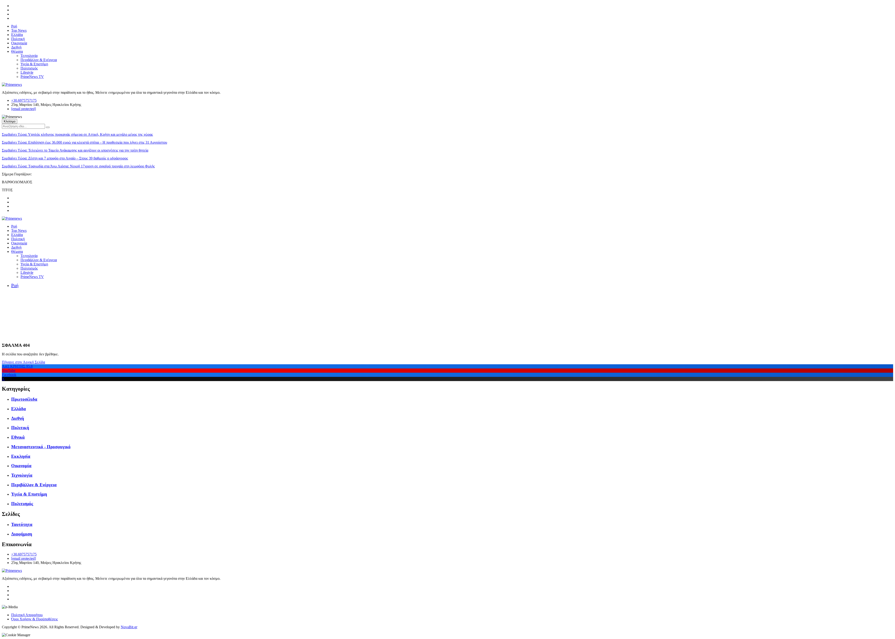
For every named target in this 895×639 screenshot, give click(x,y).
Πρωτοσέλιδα (24, 399)
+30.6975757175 (24, 100)
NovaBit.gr (129, 627)
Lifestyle (27, 72)
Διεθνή (16, 47)
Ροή (14, 26)
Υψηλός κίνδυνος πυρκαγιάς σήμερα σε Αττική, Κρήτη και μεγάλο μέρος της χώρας (77, 134)
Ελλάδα (17, 35)
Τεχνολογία (29, 56)
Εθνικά (18, 437)
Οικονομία (19, 43)
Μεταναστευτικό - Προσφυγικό (41, 446)
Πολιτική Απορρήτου (27, 615)
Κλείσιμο (9, 121)
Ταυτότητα (21, 524)
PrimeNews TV (32, 77)
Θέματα (17, 51)
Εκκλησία (20, 456)
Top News (19, 30)
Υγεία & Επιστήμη (34, 64)
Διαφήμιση (21, 533)
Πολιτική (18, 39)
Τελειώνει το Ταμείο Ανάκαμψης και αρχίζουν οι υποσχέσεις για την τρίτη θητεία (75, 150)
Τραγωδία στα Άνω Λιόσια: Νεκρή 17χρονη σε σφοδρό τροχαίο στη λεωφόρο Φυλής (78, 166)
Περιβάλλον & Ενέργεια (39, 60)
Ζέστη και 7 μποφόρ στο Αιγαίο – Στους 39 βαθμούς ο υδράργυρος (65, 158)
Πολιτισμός (29, 68)
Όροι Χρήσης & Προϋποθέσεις (34, 619)
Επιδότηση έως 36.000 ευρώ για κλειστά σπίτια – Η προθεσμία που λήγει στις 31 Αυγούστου (84, 142)
